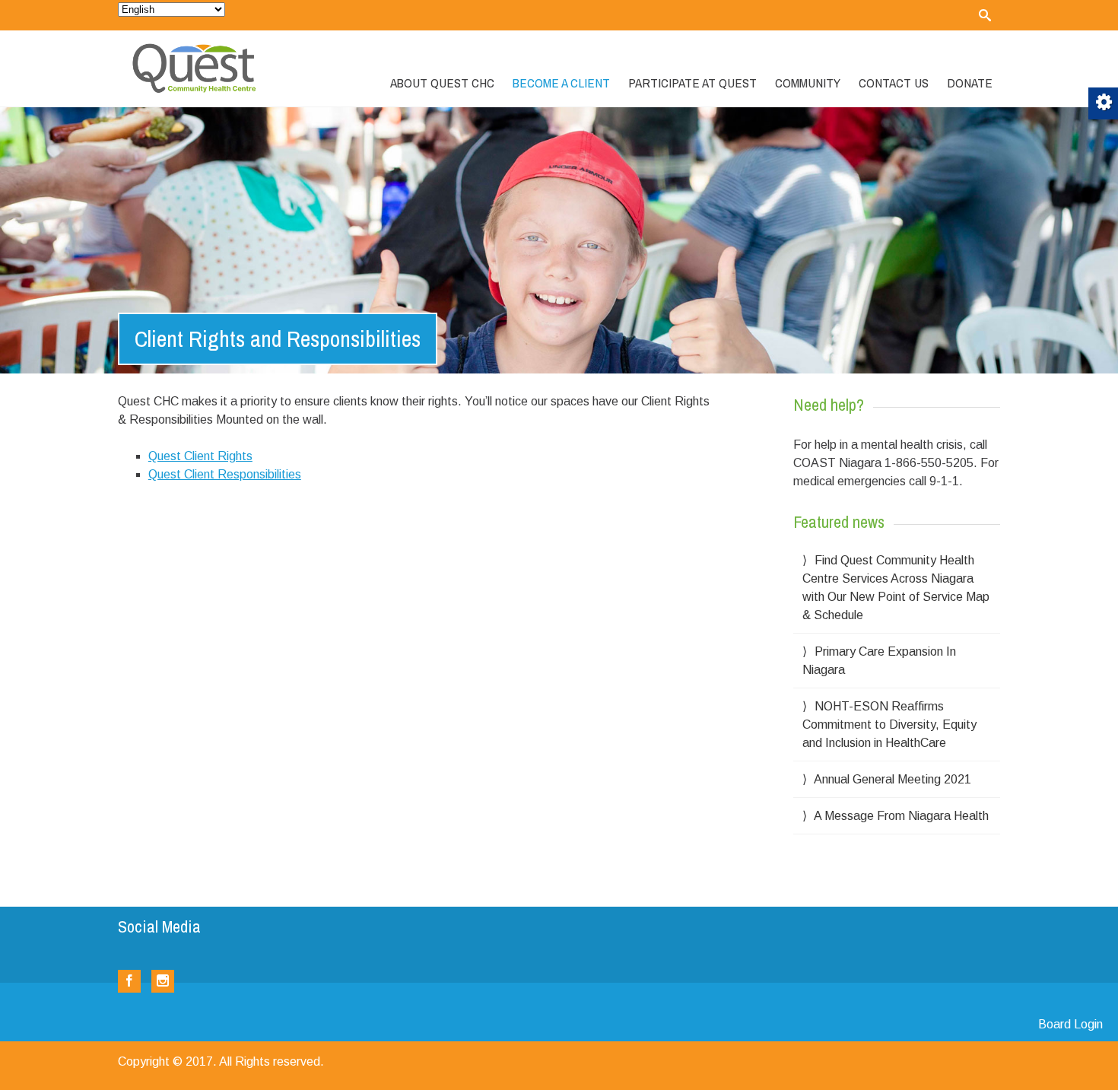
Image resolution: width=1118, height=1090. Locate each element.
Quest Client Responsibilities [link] (224, 474)
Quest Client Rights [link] (200, 456)
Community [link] (807, 82)
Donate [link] (970, 82)
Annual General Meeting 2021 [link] (892, 779)
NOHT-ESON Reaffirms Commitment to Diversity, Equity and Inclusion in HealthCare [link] (889, 724)
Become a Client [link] (561, 82)
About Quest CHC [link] (442, 82)
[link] (985, 15)
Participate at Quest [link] (692, 82)
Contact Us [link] (894, 82)
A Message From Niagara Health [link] (901, 815)
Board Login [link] (1070, 1024)
